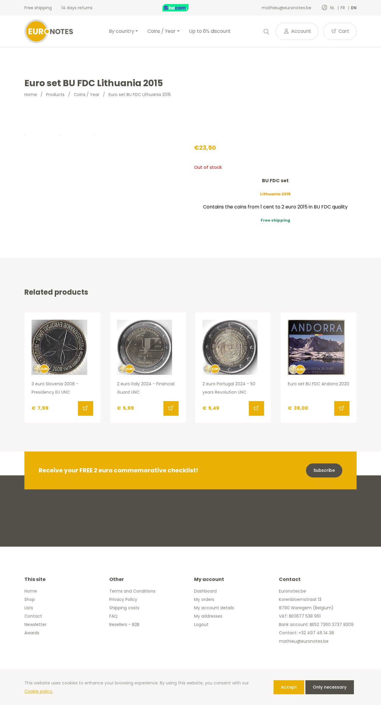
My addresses (208, 616)
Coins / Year (86, 95)
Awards (31, 633)
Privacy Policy (123, 599)
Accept (289, 687)
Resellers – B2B (124, 624)
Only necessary (329, 687)
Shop (29, 599)
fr (343, 8)
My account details (214, 608)
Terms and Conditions (132, 591)
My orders (204, 599)
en (354, 8)
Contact (33, 616)
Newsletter (35, 624)
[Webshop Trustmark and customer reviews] (182, 7)
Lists (28, 608)
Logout (201, 624)
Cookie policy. (38, 691)
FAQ (113, 616)
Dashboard (205, 591)
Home (30, 95)
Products (55, 95)
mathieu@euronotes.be (286, 8)
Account (300, 31)
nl (333, 8)
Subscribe (324, 470)
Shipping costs (124, 608)
